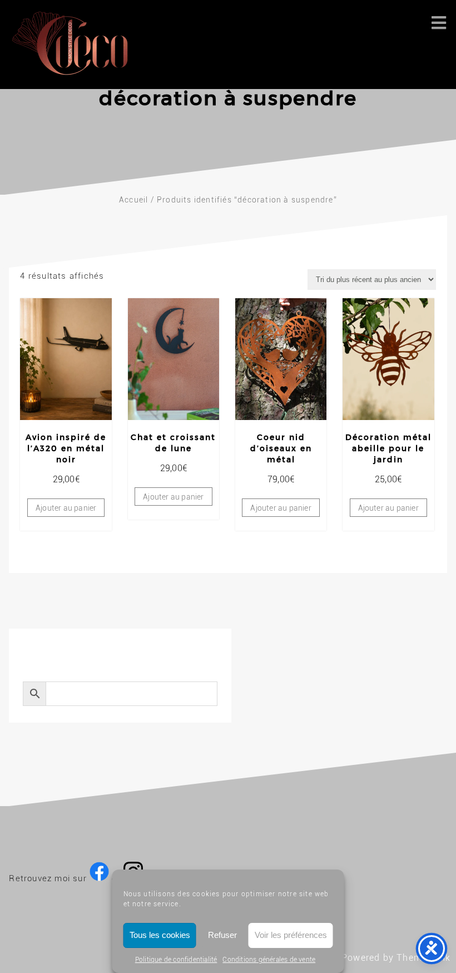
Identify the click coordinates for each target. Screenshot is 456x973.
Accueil (133, 199)
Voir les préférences (291, 935)
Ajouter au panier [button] (66, 507)
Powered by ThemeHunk (395, 957)
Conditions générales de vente (268, 960)
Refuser (222, 935)
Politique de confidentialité (176, 960)
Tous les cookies (160, 935)
